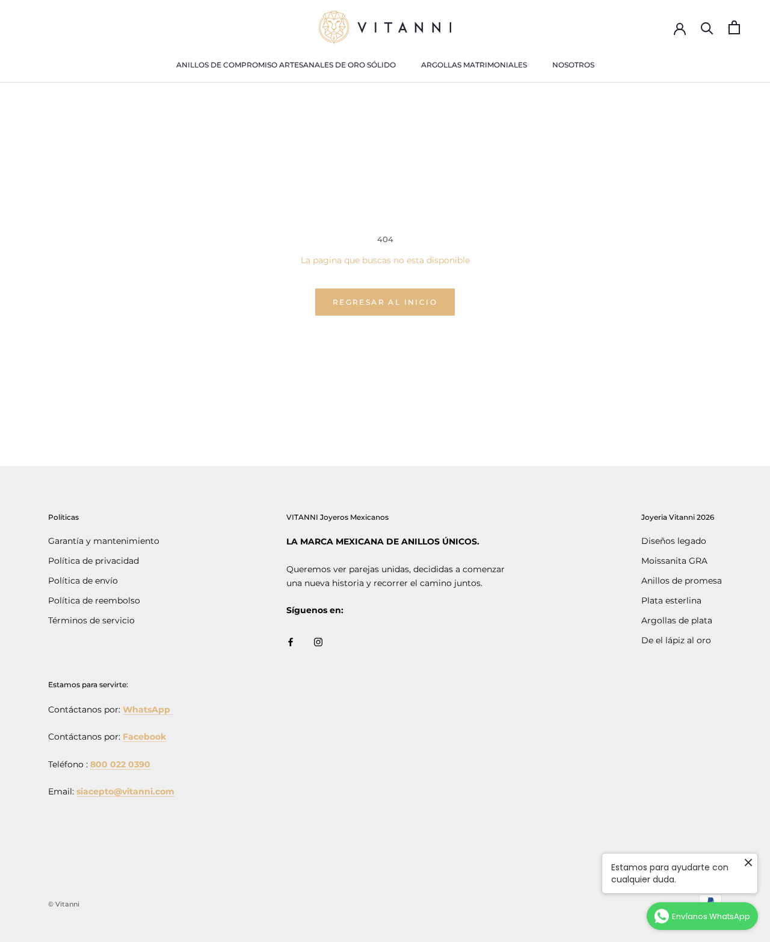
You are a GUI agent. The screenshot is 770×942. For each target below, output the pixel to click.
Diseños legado (673, 540)
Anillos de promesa (681, 580)
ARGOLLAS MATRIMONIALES (474, 64)
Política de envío (83, 580)
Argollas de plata (676, 620)
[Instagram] (318, 642)
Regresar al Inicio (385, 302)
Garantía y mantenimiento (103, 540)
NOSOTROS (573, 64)
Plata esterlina (671, 600)
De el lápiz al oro (676, 640)
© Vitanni (63, 904)
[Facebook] (290, 642)
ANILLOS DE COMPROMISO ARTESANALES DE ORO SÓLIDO (286, 64)
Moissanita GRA (674, 560)
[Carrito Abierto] (734, 27)
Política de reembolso (94, 600)
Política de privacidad (93, 560)
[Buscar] (707, 27)
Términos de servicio (91, 620)
